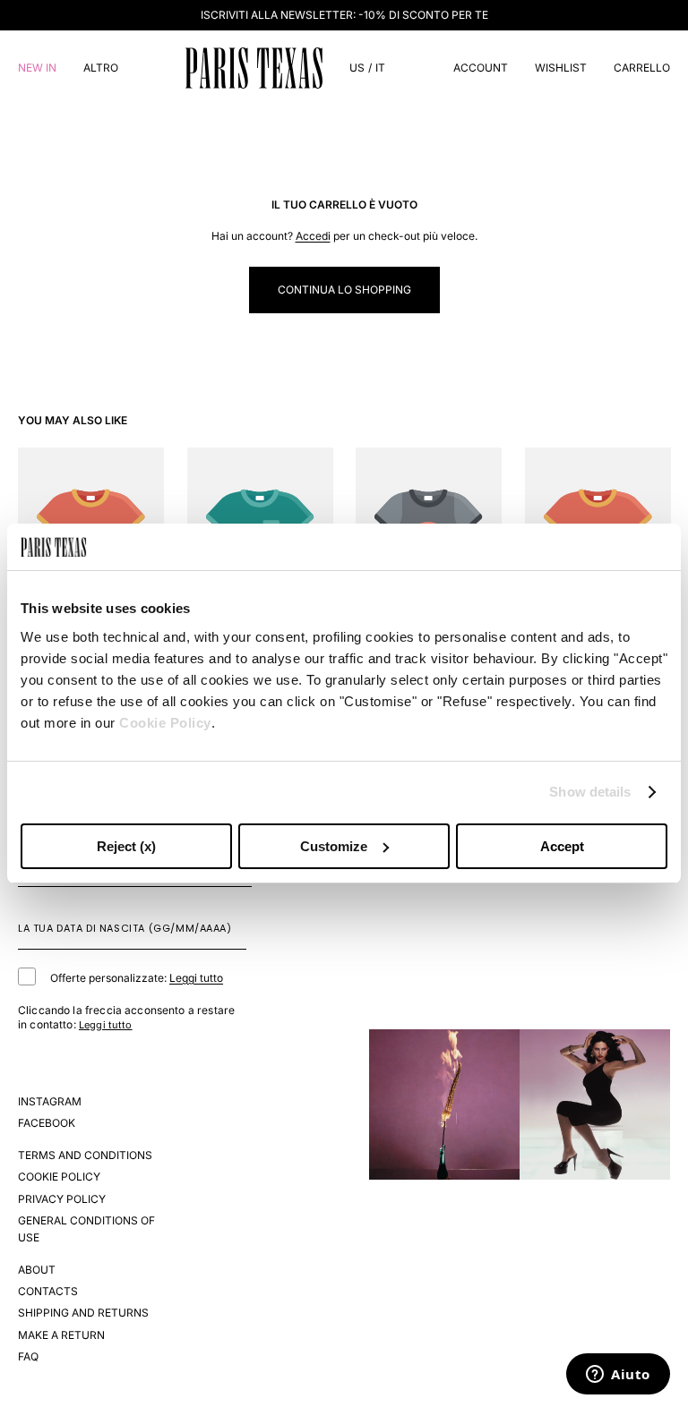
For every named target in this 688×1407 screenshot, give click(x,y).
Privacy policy (62, 1199)
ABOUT (37, 1269)
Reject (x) (126, 846)
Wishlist (561, 67)
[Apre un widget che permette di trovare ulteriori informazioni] (618, 1375)
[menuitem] (101, 67)
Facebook (46, 1123)
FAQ (28, 1356)
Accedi (313, 236)
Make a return (61, 1335)
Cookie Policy (165, 722)
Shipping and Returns (83, 1312)
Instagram (50, 1101)
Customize (333, 846)
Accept (562, 846)
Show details (590, 791)
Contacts (48, 1291)
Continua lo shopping (344, 289)
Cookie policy (59, 1176)
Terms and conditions (85, 1155)
